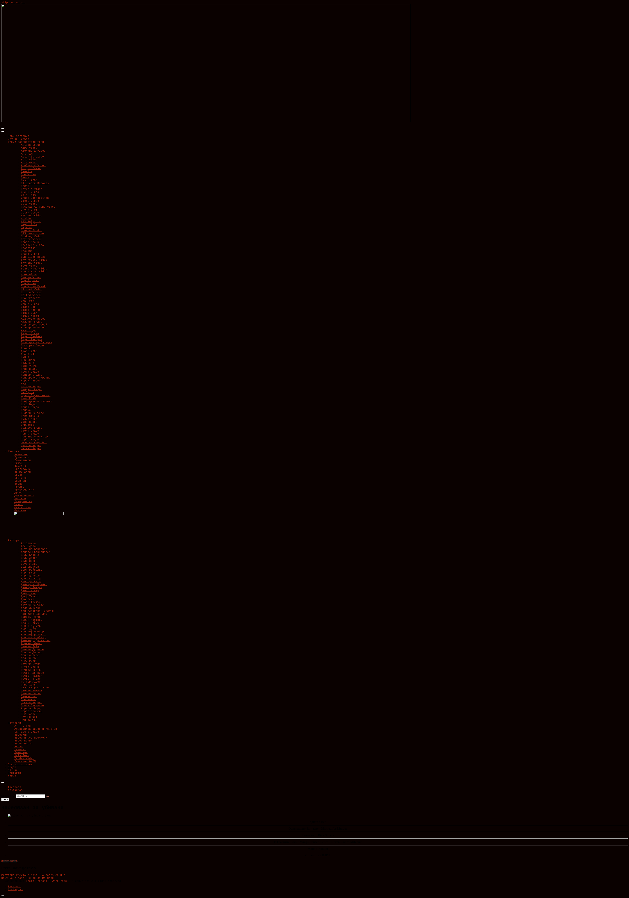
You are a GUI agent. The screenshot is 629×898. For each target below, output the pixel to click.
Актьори (13, 540)
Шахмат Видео (31, 448)
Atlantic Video (32, 156)
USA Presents (31, 298)
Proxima (26, 251)
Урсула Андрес (31, 702)
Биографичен (23, 469)
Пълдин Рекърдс (32, 413)
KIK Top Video (31, 215)
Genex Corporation (35, 198)
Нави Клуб (28, 398)
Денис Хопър (30, 590)
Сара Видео (29, 422)
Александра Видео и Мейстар (35, 729)
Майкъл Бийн (30, 646)
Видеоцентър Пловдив (36, 342)
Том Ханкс (28, 699)
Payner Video (31, 239)
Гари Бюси (28, 572)
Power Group (30, 242)
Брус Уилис (29, 564)
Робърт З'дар (31, 678)
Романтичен (22, 460)
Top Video (28, 283)
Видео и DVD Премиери (30, 737)
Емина (25, 357)
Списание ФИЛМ (25, 761)
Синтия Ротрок (31, 690)
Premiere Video (32, 245)
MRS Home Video (32, 233)
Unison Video (31, 292)
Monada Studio (31, 230)
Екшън (18, 463)
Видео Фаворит (31, 339)
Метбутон (27, 392)
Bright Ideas (31, 168)
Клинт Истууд (31, 625)
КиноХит (20, 749)
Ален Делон (29, 546)
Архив (12, 776)
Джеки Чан (28, 593)
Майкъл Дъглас (31, 652)
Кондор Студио (31, 374)
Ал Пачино (28, 543)
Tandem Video (31, 277)
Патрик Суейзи (31, 664)
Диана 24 (27, 354)
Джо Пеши (27, 599)
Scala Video (30, 254)
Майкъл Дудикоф (32, 649)
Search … (7, 796)
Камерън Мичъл (31, 617)
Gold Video (29, 204)
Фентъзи (20, 510)
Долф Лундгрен (31, 608)
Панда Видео (30, 407)
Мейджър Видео (31, 389)
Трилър (19, 486)
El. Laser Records (35, 183)
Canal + (26, 171)
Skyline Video (31, 262)
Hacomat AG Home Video (38, 206)
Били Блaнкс (30, 555)
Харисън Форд (31, 708)
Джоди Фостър (31, 602)
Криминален (22, 472)
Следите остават (20, 764)
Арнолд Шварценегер (35, 552)
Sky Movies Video (34, 260)
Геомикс (26, 348)
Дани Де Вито (31, 581)
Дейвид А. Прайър (34, 584)
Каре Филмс (29, 366)
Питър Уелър (30, 667)
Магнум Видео (31, 386)
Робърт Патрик (31, 676)
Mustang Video (31, 236)
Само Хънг (28, 684)
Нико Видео (29, 404)
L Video (26, 218)
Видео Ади (28, 330)
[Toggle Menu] (2, 131)
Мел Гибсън (29, 658)
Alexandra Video (33, 150)
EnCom (25, 186)
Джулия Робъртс (32, 605)
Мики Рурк (28, 661)
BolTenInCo (29, 162)
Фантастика (22, 507)
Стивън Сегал (31, 693)
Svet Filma (29, 274)
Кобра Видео (30, 371)
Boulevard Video (33, 165)
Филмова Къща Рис (34, 442)
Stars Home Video (34, 268)
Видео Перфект (31, 336)
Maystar (26, 227)
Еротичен (21, 478)
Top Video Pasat (33, 286)
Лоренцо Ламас (31, 643)
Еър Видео (28, 360)
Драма (18, 492)
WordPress (59, 881)
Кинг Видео (29, 369)
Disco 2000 (29, 180)
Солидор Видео (31, 427)
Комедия (20, 466)
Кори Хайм (28, 628)
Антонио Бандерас (34, 549)
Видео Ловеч (30, 333)
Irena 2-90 (29, 209)
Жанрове (13, 451)
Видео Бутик (23, 740)
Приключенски (24, 489)
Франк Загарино (32, 705)
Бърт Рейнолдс (31, 569)
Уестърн (20, 498)
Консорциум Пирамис (35, 377)
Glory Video (30, 201)
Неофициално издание (36, 401)
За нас (13, 770)
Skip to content (13, 2)
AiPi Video (29, 148)
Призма (26, 410)
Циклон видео (31, 445)
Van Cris (27, 301)
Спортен (20, 481)
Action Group (31, 145)
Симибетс (27, 425)
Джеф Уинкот (30, 596)
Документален (24, 495)
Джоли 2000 (29, 351)
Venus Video (30, 304)
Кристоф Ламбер (32, 631)
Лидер (25, 383)
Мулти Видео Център (35, 395)
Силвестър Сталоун (35, 687)
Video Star (29, 313)
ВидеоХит (21, 734)
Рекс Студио (30, 416)
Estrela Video (31, 189)
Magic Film (29, 224)
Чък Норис (28, 714)
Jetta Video (30, 212)
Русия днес (29, 419)
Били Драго (29, 558)
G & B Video (30, 192)
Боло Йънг (28, 561)
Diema (25, 177)
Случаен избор (18, 139)
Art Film (27, 153)
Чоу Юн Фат (29, 717)
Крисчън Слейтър (33, 637)
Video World (30, 316)
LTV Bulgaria (31, 221)
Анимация (21, 454)
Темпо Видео (30, 433)
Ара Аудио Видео (33, 318)
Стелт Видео (30, 430)
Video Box (28, 307)
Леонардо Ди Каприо (35, 640)
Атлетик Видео (31, 321)
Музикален (21, 457)
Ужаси (18, 504)
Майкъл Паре (30, 655)
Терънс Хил (29, 696)
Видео (12, 767)
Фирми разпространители (26, 142)
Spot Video (29, 265)
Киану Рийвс (30, 622)
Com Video (28, 174)
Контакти (14, 773)
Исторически (23, 501)
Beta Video (29, 159)
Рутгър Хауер (31, 681)
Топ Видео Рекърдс (35, 436)
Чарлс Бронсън (31, 711)
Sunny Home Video (34, 271)
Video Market (31, 310)
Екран (18, 746)
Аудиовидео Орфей (34, 324)
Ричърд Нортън (31, 670)
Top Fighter (30, 280)
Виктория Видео (32, 345)
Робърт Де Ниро (32, 673)
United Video (31, 295)
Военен (19, 483)
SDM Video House (33, 257)
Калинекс (27, 363)
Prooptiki (28, 248)
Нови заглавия (18, 136)
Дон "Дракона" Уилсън (37, 611)
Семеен (19, 475)
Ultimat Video (31, 289)
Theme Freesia (36, 881)
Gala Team (28, 195)
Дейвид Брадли (31, 587)
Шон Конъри (29, 720)
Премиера (21, 752)
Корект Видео (31, 380)
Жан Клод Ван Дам (34, 614)
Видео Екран (23, 743)
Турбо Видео (30, 439)
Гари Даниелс (31, 575)
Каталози (14, 723)
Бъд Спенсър (30, 566)
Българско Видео (33, 327)
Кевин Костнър (31, 620)
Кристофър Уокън (33, 634)
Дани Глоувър (31, 578)
